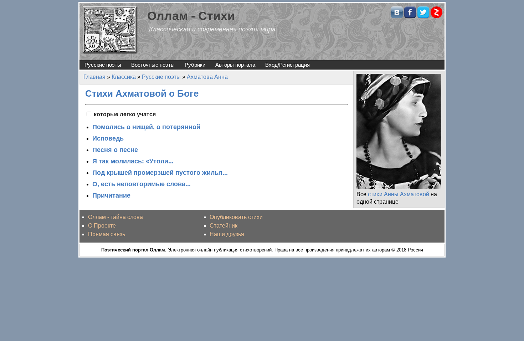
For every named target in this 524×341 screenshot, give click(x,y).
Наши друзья (227, 234)
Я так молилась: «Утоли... (133, 161)
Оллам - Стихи (191, 15)
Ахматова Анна (207, 77)
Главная (94, 77)
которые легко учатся (125, 114)
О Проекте (102, 226)
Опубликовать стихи (236, 217)
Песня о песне (115, 149)
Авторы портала (235, 65)
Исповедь (108, 138)
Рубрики (195, 65)
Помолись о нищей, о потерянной (146, 127)
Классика (124, 77)
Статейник (223, 226)
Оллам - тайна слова (115, 217)
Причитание (111, 195)
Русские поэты (102, 65)
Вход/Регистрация (287, 65)
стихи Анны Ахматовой (398, 194)
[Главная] (110, 30)
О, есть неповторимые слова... (141, 184)
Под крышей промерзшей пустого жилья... (160, 172)
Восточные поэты (153, 65)
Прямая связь (106, 234)
